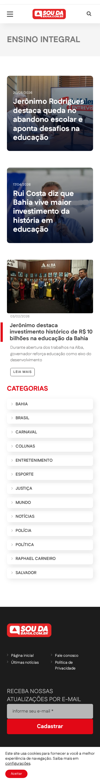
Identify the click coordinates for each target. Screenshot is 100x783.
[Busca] (89, 14)
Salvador (26, 573)
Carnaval (26, 432)
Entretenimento (34, 460)
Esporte (25, 474)
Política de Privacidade (65, 665)
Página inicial (22, 655)
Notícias (25, 516)
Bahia (22, 404)
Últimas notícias (25, 662)
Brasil (22, 418)
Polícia (23, 531)
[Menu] (10, 14)
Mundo (23, 503)
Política (25, 545)
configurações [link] (17, 763)
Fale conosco (66, 655)
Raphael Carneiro (36, 559)
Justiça (24, 488)
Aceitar (16, 773)
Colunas (25, 446)
